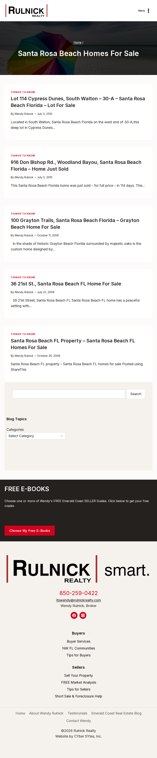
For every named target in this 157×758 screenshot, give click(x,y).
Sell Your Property (78, 675)
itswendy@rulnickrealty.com (78, 600)
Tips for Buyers (78, 655)
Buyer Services (78, 641)
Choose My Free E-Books (29, 531)
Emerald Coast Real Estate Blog (116, 713)
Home (20, 713)
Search (135, 394)
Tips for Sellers (78, 689)
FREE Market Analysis (78, 682)
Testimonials (77, 713)
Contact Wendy (78, 721)
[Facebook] (74, 615)
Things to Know (23, 92)
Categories (15, 430)
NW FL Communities (78, 648)
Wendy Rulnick (24, 113)
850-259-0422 (78, 593)
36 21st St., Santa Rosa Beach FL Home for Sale (66, 284)
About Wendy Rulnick (46, 713)
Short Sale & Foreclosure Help (78, 696)
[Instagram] (82, 615)
